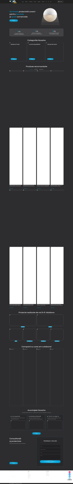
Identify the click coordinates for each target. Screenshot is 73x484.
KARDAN (52, 187)
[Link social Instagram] (11, 481)
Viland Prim (23, 326)
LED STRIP (11, 187)
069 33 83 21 (61, 1)
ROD (23, 187)
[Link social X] (14, 326)
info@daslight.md (12, 474)
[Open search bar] (50, 1)
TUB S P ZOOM (39, 187)
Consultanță (29, 475)
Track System (47, 475)
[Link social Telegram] (17, 326)
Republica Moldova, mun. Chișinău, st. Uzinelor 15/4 (12, 478)
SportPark (50, 326)
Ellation (16, 341)
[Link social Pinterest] (15, 326)
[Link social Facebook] (13, 326)
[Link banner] (18, 51)
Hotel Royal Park (30, 341)
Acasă (28, 472)
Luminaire (47, 472)
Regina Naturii (57, 341)
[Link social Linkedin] (16, 326)
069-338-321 (12, 472)
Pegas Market (43, 341)
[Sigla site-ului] (13, 1)
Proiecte (29, 476)
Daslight (13, 483)
